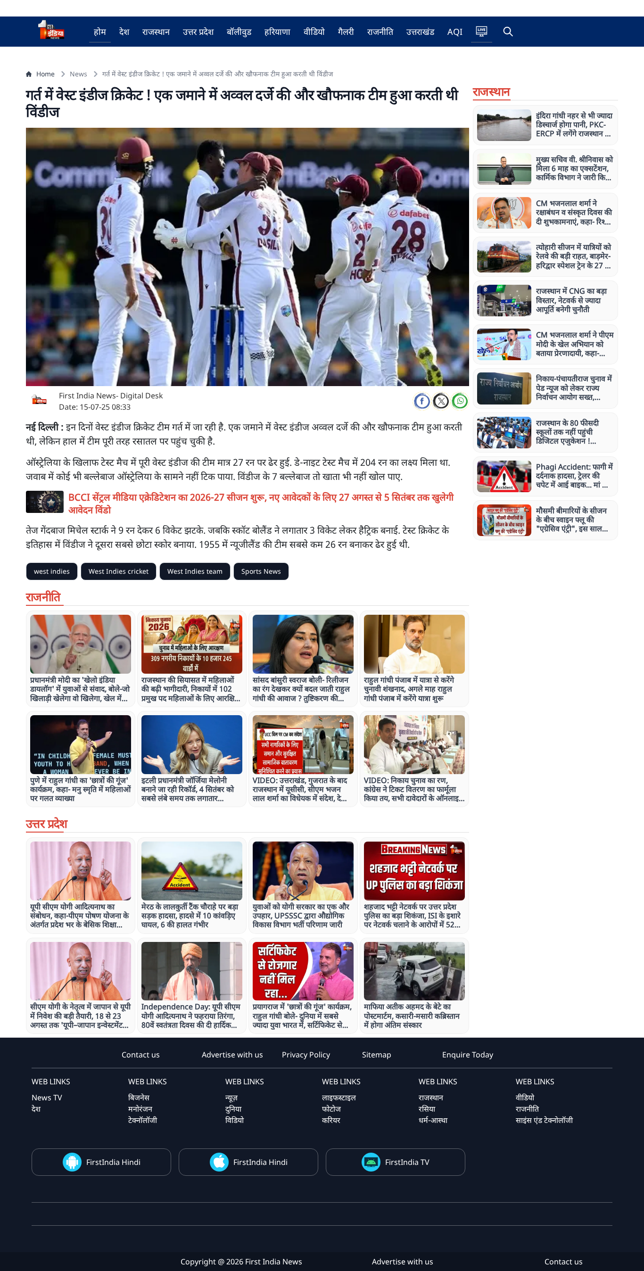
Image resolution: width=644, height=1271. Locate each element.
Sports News (261, 571)
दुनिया (233, 1109)
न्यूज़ (231, 1097)
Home (45, 73)
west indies (52, 571)
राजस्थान (156, 31)
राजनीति (380, 31)
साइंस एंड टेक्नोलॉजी (544, 1120)
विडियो (234, 1120)
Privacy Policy (306, 1054)
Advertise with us (232, 1054)
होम (100, 31)
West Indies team (195, 571)
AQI (454, 31)
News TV (47, 1097)
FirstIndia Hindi (113, 1162)
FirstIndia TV (407, 1162)
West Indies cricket (119, 571)
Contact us (141, 1054)
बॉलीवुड (239, 31)
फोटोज (331, 1109)
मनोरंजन (140, 1109)
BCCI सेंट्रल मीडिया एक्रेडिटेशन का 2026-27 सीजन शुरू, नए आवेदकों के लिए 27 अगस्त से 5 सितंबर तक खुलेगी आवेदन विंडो (261, 503)
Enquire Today (467, 1054)
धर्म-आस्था (433, 1120)
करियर (331, 1120)
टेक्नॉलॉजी (142, 1120)
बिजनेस (138, 1097)
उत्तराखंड (420, 31)
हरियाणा (277, 31)
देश (124, 31)
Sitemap (376, 1054)
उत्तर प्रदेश (198, 31)
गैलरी (346, 31)
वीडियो (314, 31)
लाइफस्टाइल (339, 1097)
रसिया (427, 1109)
